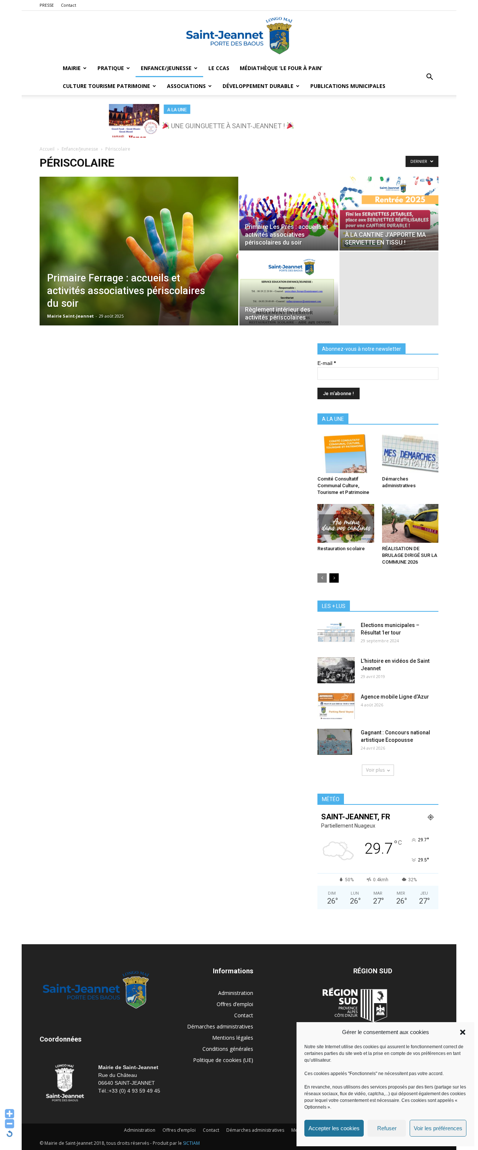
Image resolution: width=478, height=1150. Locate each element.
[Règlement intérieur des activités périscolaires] (288, 288)
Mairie (72, 68)
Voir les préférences (438, 1128)
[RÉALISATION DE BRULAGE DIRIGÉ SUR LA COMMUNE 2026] (410, 523)
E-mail (326, 363)
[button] (462, 1032)
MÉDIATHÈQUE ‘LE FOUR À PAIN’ (281, 68)
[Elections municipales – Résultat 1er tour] (336, 634)
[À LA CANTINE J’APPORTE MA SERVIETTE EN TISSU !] (388, 214)
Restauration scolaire (341, 548)
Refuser (387, 1128)
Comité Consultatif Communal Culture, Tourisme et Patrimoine (343, 485)
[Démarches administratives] (410, 453)
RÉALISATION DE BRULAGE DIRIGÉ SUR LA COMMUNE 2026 (409, 555)
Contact (68, 5)
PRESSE (47, 5)
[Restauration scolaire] (345, 523)
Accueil (47, 149)
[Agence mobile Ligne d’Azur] (336, 706)
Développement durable (258, 85)
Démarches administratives (220, 1026)
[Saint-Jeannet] (239, 35)
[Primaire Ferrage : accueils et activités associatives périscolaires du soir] (139, 263)
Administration (235, 992)
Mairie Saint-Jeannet (70, 316)
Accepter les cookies (334, 1128)
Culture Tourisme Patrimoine (106, 85)
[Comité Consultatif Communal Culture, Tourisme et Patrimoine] (345, 453)
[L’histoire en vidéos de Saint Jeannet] (336, 670)
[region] (239, 121)
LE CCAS (218, 68)
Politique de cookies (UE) (223, 1060)
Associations (186, 85)
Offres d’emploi (235, 1004)
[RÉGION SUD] (354, 1005)
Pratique (110, 68)
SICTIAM (191, 1143)
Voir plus (375, 770)
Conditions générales (227, 1048)
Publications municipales (347, 85)
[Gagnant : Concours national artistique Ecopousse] (334, 742)
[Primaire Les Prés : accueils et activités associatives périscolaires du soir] (288, 214)
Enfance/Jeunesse (166, 68)
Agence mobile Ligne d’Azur (395, 697)
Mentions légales (232, 1037)
